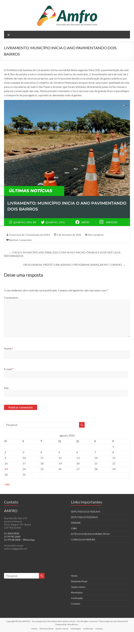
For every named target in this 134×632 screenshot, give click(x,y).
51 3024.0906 (11, 533)
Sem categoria (95, 234)
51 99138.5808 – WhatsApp (19, 539)
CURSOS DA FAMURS (83, 539)
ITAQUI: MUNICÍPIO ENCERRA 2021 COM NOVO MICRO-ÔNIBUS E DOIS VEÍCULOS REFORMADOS (62, 254)
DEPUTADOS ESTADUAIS (85, 511)
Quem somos (78, 586)
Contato (75, 603)
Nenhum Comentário (20, 239)
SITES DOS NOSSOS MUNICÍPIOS (90, 533)
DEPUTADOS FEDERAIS (84, 517)
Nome (8, 348)
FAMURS (76, 522)
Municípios (77, 592)
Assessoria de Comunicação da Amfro (29, 234)
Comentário (11, 297)
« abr (7, 484)
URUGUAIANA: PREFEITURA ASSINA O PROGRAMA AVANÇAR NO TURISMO (74, 264)
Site (6, 388)
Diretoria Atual (79, 581)
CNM (74, 528)
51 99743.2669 (12, 536)
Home (74, 575)
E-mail (8, 369)
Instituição (77, 598)
